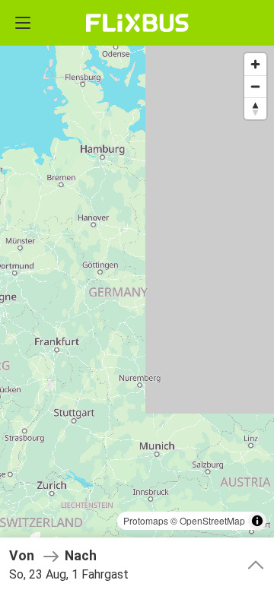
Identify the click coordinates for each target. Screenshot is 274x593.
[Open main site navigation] (23, 22)
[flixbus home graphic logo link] (137, 22)
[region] (137, 296)
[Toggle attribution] (257, 521)
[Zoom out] (255, 86)
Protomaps (145, 520)
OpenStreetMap (212, 520)
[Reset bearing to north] (255, 108)
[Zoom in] (255, 64)
